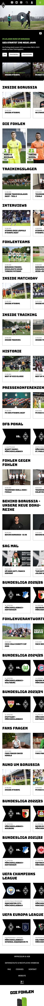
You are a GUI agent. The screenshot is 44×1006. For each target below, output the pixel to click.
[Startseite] (3, 5)
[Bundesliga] (22, 982)
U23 (5, 54)
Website (22, 976)
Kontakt (32, 969)
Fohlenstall (14, 54)
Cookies (19, 969)
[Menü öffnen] (40, 2)
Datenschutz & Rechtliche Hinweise (22, 963)
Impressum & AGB (22, 956)
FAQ (9, 969)
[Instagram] (21, 2)
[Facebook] (12, 2)
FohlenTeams (27, 54)
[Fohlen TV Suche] (27, 2)
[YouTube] (16, 2)
